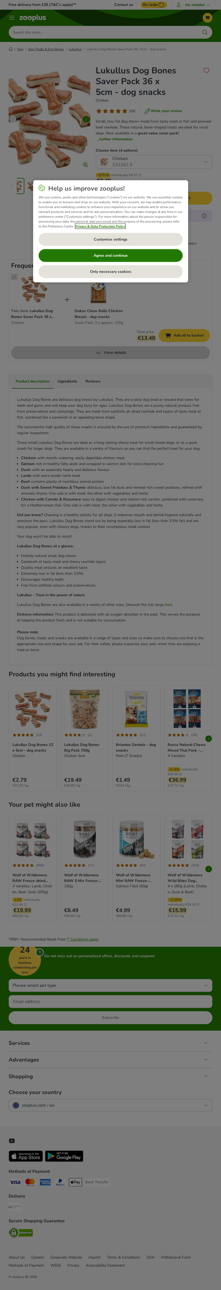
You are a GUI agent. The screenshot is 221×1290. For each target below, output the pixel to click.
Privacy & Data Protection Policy (100, 226)
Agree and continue (111, 255)
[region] (110, 231)
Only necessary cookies (110, 271)
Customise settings (110, 239)
